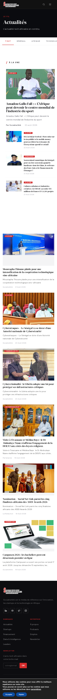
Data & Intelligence (12, 639)
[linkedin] (5, 610)
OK (23, 665)
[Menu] (50, 4)
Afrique (36, 41)
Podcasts (34, 629)
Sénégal (21, 41)
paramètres (36, 689)
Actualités (7, 624)
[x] (19, 610)
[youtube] (12, 610)
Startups (7, 629)
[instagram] (25, 610)
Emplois (33, 634)
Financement (9, 634)
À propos (34, 624)
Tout (8, 41)
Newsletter (35, 639)
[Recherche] (44, 4)
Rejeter (21, 694)
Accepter (8, 694)
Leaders (7, 644)
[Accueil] (11, 4)
